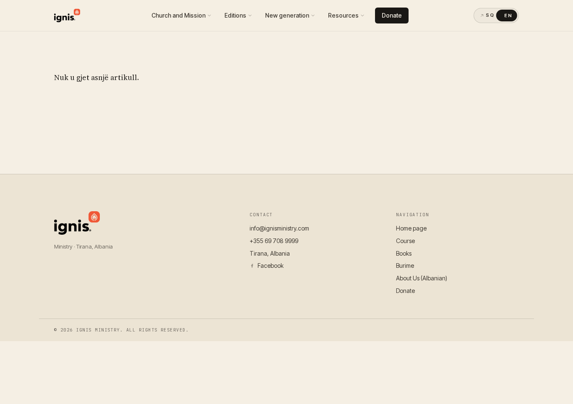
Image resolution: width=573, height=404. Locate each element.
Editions (235, 15)
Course (405, 240)
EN (508, 15)
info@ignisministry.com (279, 228)
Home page (411, 228)
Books (404, 253)
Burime (405, 265)
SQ (490, 15)
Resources (343, 15)
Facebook (271, 265)
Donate (392, 15)
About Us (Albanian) (421, 278)
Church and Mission (178, 15)
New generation (287, 15)
